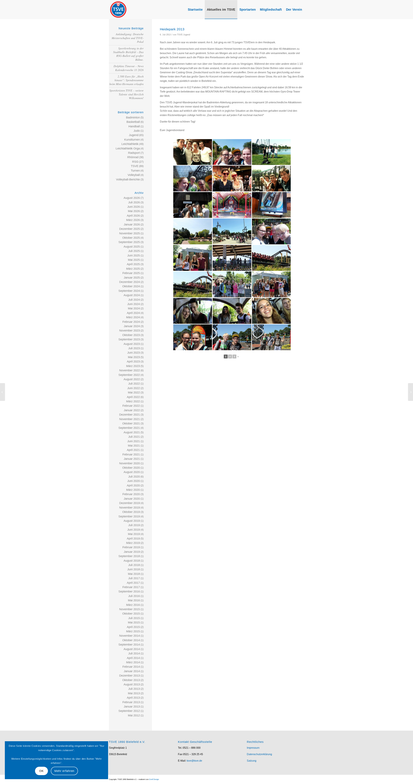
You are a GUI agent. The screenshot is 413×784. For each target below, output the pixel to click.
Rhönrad (132, 157)
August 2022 (132, 379)
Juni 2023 (133, 352)
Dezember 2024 (129, 282)
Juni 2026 (133, 206)
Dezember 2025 (129, 228)
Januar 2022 (132, 410)
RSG (135, 161)
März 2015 (133, 631)
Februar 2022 (131, 405)
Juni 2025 (133, 255)
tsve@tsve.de (194, 760)
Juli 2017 (134, 578)
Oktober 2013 (131, 680)
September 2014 (129, 644)
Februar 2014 (131, 666)
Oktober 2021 (131, 423)
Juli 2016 (134, 596)
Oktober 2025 (131, 237)
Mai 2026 (134, 211)
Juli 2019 (134, 525)
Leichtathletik (129, 144)
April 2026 (133, 215)
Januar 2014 (132, 671)
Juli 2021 (134, 436)
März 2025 (133, 268)
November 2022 (129, 370)
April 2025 (133, 264)
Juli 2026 (134, 202)
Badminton (133, 117)
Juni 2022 (133, 388)
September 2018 (129, 556)
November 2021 (129, 419)
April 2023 (133, 361)
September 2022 (129, 375)
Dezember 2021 (129, 414)
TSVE (134, 166)
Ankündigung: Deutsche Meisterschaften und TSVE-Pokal (128, 38)
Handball (134, 126)
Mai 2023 (134, 357)
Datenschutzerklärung (259, 754)
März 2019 (133, 543)
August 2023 (132, 344)
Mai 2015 (134, 622)
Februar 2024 (131, 321)
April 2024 (133, 313)
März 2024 (133, 317)
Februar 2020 (131, 494)
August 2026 (132, 197)
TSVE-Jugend (183, 34)
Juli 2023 (134, 348)
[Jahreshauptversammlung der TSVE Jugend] (410, 392)
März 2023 (133, 366)
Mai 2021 (134, 445)
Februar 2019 (131, 547)
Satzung (251, 760)
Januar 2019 (132, 551)
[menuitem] (195, 9)
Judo (137, 130)
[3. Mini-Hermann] (2, 392)
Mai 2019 (134, 534)
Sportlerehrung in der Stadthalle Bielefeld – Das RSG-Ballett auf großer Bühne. (128, 53)
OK (41, 771)
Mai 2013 (134, 693)
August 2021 (132, 432)
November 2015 (129, 609)
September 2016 (129, 591)
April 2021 (133, 450)
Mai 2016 (134, 600)
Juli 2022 (134, 383)
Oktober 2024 (131, 286)
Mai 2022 (134, 392)
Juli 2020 (134, 476)
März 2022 (133, 401)
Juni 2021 (133, 441)
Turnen (135, 170)
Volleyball (134, 175)
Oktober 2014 (131, 640)
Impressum (253, 747)
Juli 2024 (134, 299)
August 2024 (132, 295)
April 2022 (133, 397)
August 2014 (132, 649)
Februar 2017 (131, 587)
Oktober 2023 (131, 335)
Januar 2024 (132, 326)
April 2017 (133, 582)
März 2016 (133, 604)
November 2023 (129, 330)
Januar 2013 (132, 706)
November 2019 (129, 507)
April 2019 (133, 538)
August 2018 (132, 560)
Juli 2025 (134, 251)
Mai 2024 (134, 308)
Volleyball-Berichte (128, 179)
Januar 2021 (132, 458)
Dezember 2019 (129, 503)
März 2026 (133, 220)
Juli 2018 (134, 565)
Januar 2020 (132, 498)
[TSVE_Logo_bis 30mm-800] (118, 9)
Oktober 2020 (131, 467)
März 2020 (133, 489)
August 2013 (132, 684)
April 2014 (133, 658)
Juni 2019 (133, 529)
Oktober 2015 (131, 613)
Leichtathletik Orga (128, 148)
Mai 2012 (134, 715)
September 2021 (129, 427)
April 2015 (133, 627)
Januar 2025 (132, 277)
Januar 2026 (132, 224)
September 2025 (129, 242)
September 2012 (129, 711)
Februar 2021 (131, 454)
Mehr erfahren (64, 771)
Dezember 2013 (129, 675)
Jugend (133, 135)
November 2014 (129, 635)
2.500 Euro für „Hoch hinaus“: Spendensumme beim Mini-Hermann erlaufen (126, 80)
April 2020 (133, 485)
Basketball (133, 121)
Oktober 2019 (131, 512)
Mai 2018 (134, 573)
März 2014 (133, 662)
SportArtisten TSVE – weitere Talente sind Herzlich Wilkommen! (126, 94)
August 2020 (132, 472)
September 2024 (129, 290)
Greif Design (154, 779)
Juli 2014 (134, 653)
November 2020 (129, 463)
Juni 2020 (133, 481)
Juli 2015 (134, 618)
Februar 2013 (131, 702)
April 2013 (133, 697)
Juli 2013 (134, 688)
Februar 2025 (131, 273)
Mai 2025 (134, 259)
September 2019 (129, 516)
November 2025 (129, 233)
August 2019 (132, 520)
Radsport (134, 152)
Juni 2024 (133, 304)
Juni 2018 (133, 569)
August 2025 (132, 246)
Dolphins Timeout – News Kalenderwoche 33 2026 (129, 68)
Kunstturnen (132, 139)
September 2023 (129, 339)
